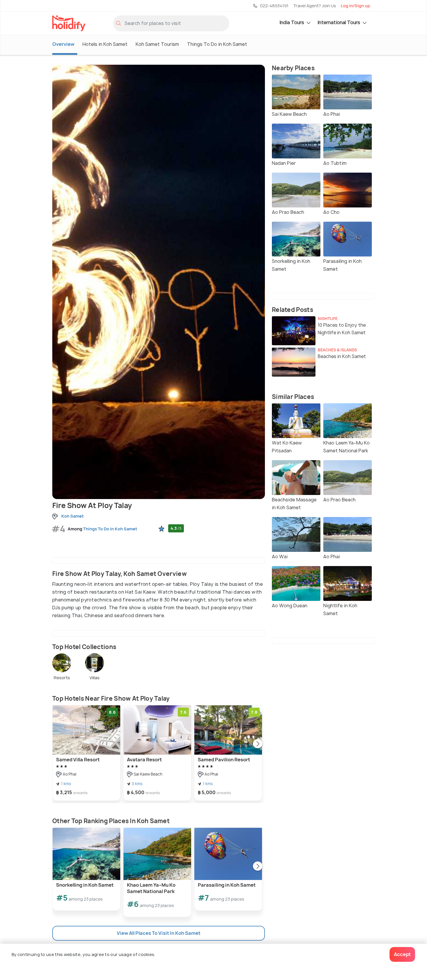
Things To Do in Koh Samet (217, 44)
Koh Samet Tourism (157, 44)
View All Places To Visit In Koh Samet (158, 933)
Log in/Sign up (355, 5)
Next (257, 744)
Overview (63, 44)
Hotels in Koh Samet (105, 44)
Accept (402, 954)
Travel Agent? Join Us (314, 5)
